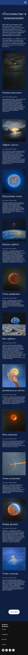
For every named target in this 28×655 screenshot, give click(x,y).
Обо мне (4, 629)
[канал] (10, 651)
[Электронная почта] (3, 651)
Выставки (4, 639)
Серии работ (5, 634)
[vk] (13, 651)
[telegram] (6, 651)
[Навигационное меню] (25, 2)
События (4, 644)
